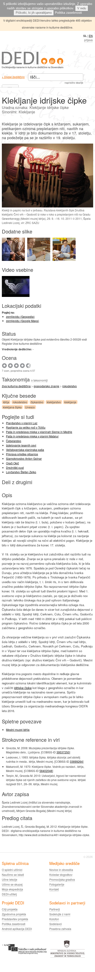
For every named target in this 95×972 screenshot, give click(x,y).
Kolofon (54, 919)
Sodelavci (55, 924)
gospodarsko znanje (46, 386)
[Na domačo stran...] (32, 67)
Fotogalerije (56, 884)
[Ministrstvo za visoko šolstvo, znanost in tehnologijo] (67, 957)
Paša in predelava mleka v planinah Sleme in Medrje (39, 432)
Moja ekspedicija (12, 889)
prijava (88, 40)
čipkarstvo (37, 402)
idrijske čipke (23, 688)
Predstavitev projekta (15, 919)
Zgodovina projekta (14, 914)
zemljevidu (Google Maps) (22, 321)
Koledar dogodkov (60, 875)
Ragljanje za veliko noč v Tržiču (25, 427)
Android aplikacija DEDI (17, 929)
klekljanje (70, 402)
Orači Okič (12, 463)
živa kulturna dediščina (16, 386)
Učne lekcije (9, 879)
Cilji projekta (10, 909)
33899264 (76, 761)
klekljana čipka (12, 407)
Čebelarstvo (13, 441)
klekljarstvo (54, 402)
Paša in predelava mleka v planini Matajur (32, 436)
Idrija (6, 402)
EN (91, 36)
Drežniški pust (15, 468)
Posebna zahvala (60, 929)
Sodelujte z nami (59, 914)
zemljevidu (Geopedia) (20, 317)
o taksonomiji (39, 380)
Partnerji (54, 909)
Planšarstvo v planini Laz (21, 423)
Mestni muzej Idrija (18, 730)
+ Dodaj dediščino (13, 77)
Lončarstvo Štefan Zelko (21, 472)
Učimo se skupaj (12, 884)
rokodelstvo (69, 386)
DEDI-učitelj (9, 894)
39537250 (62, 752)
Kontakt (54, 889)
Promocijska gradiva (62, 879)
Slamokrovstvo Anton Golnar (24, 458)
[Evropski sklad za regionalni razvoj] (24, 957)
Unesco (30, 407)
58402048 (45, 771)
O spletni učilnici (12, 870)
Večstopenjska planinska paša (25, 450)
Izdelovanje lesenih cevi (21, 445)
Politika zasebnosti (68, 12)
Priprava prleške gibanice (22, 454)
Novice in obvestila (61, 870)
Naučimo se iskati (13, 875)
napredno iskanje (74, 82)
